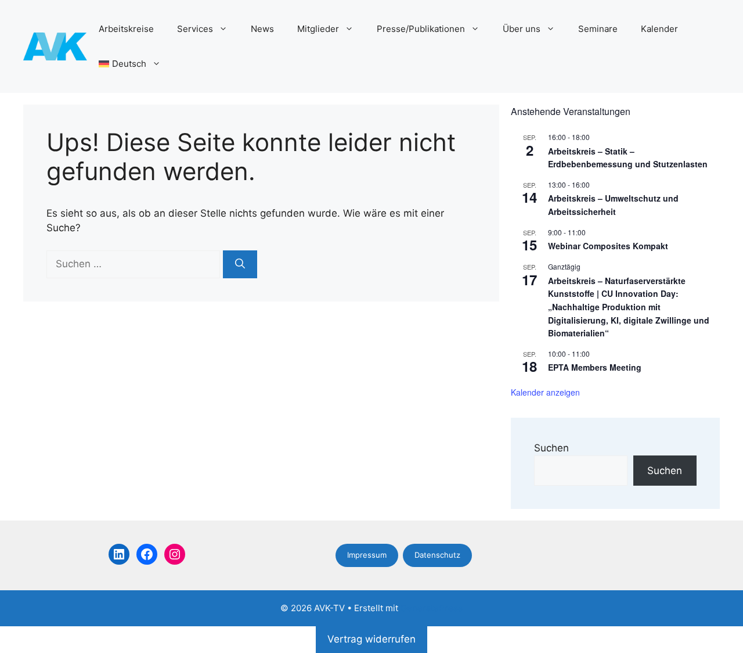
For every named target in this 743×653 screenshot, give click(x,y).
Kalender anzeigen (545, 392)
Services (195, 28)
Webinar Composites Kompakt (608, 246)
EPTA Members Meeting (594, 367)
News (262, 28)
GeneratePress (432, 607)
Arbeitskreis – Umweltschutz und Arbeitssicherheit (613, 204)
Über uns (521, 28)
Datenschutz (437, 554)
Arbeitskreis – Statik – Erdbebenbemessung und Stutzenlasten (628, 157)
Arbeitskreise (126, 28)
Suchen (551, 448)
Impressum (367, 554)
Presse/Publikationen (421, 28)
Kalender (659, 28)
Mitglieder (318, 28)
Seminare (598, 28)
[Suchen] (240, 264)
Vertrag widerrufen (371, 639)
